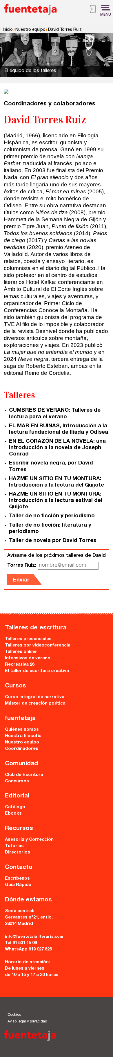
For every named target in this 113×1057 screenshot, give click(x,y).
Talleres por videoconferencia (37, 645)
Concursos (17, 781)
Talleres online (21, 652)
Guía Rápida (18, 885)
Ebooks (13, 813)
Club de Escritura (24, 775)
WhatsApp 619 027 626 (28, 949)
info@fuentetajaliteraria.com (34, 937)
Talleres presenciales (28, 639)
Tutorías (14, 846)
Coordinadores (21, 749)
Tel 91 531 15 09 (21, 943)
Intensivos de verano (27, 658)
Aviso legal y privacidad (27, 1022)
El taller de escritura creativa (37, 671)
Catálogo (15, 807)
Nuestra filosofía (23, 736)
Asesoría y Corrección (29, 840)
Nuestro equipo (30, 30)
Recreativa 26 (19, 664)
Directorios (17, 852)
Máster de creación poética (35, 703)
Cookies (14, 1015)
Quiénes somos (22, 730)
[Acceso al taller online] (91, 10)
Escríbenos (17, 878)
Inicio (8, 30)
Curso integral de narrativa (34, 697)
